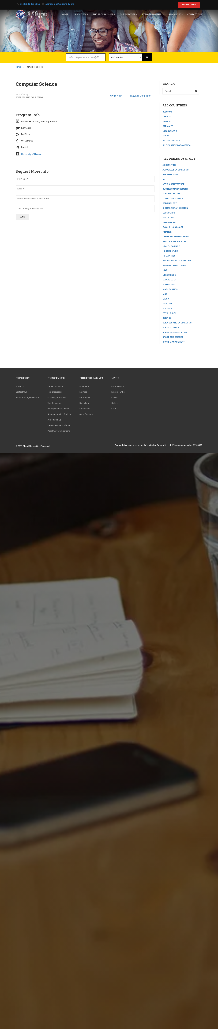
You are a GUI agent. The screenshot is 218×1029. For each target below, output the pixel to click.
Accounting (169, 165)
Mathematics (169, 289)
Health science (171, 246)
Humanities (168, 256)
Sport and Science (172, 337)
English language (172, 227)
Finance (166, 232)
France (166, 121)
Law (164, 270)
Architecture (170, 174)
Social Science (170, 327)
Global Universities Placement (36, 446)
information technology (176, 260)
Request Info (189, 4)
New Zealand (169, 131)
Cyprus (166, 116)
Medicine (167, 303)
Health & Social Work (174, 241)
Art (164, 179)
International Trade (174, 265)
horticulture (170, 251)
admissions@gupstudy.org (59, 4)
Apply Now (116, 96)
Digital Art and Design (175, 208)
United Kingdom (171, 140)
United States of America (176, 145)
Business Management (175, 189)
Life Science (169, 275)
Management (169, 280)
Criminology (169, 203)
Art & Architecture (173, 184)
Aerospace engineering (175, 170)
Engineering (169, 222)
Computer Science (172, 198)
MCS (164, 294)
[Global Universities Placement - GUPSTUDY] (32, 15)
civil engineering (172, 193)
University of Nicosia (31, 154)
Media (165, 299)
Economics (168, 213)
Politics (167, 308)
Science (166, 318)
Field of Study (22, 94)
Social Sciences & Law (174, 332)
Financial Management (175, 237)
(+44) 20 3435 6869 (30, 4)
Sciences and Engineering (30, 97)
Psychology (169, 313)
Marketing (168, 284)
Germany (167, 126)
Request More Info (140, 96)
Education (168, 217)
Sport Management (173, 342)
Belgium (167, 112)
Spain (165, 135)
